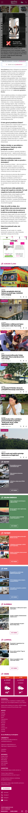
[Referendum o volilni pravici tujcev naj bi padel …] (4, 610)
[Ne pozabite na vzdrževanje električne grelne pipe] (4, 574)
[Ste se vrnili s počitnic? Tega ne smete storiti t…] (4, 653)
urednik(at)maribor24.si (6, 741)
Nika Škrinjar (4, 759)
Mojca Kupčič (4, 758)
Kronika (3, 715)
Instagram (6, 797)
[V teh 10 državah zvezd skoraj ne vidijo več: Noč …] (4, 503)
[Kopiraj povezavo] (26, 297)
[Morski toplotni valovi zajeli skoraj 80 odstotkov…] (4, 511)
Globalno (3, 721)
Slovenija (3, 714)
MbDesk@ (3, 751)
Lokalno (3, 712)
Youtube (6, 800)
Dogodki (3, 731)
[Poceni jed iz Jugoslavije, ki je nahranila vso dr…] (4, 645)
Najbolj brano (13, 811)
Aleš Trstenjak (4, 763)
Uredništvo (3, 749)
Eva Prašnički (4, 761)
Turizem (3, 726)
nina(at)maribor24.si (5, 784)
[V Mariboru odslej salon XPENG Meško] (4, 483)
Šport (2, 717)
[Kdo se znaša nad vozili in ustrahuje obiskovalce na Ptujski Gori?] (14, 438)
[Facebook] (23, 297)
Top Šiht (3, 729)
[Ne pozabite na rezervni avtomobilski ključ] (4, 468)
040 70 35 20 (16, 775)
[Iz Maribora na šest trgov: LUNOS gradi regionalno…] (4, 547)
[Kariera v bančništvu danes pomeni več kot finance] (4, 555)
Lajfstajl (3, 724)
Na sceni (3, 722)
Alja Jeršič (3, 764)
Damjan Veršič (4, 756)
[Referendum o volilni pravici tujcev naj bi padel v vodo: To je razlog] (14, 309)
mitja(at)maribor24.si (12, 746)
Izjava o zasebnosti (5, 808)
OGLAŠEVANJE (6, 788)
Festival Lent (4, 727)
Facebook (6, 792)
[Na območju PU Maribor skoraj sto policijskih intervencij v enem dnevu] (14, 373)
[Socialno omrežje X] (21, 297)
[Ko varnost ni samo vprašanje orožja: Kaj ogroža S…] (4, 519)
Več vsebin (14, 490)
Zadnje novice (4, 811)
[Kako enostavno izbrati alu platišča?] (4, 475)
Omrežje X (6, 795)
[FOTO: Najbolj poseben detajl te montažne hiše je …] (4, 582)
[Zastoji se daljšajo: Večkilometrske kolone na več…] (4, 618)
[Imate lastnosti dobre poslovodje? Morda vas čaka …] (4, 539)
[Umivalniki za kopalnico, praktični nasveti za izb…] (4, 590)
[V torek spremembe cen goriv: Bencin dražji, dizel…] (4, 626)
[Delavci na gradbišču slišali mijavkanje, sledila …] (4, 661)
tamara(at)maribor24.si (6, 775)
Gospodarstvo (4, 719)
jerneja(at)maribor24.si (6, 779)
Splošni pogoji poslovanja (7, 807)
